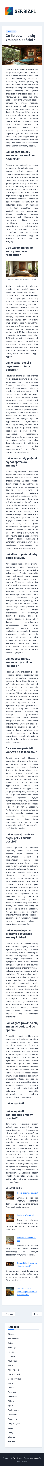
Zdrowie (11, 1441)
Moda (10, 1365)
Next (37, 1314)
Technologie (13, 1410)
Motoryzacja (13, 1370)
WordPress (17, 1458)
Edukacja (12, 1347)
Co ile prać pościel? (26, 1215)
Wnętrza (11, 31)
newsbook (34, 1458)
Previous (8, 1314)
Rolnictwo (12, 1396)
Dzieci (10, 1343)
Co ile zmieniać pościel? (27, 1193)
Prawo (11, 1387)
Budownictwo (14, 1338)
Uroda (10, 1428)
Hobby (11, 1352)
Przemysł (12, 1392)
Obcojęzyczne (14, 1379)
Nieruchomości (14, 1374)
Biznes (11, 1334)
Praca (10, 1383)
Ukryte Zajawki (14, 1423)
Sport (10, 1405)
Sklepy (11, 1401)
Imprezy (11, 1356)
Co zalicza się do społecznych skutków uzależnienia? (27, 1291)
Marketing (12, 1361)
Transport (12, 1414)
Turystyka (12, 1419)
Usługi (10, 1432)
